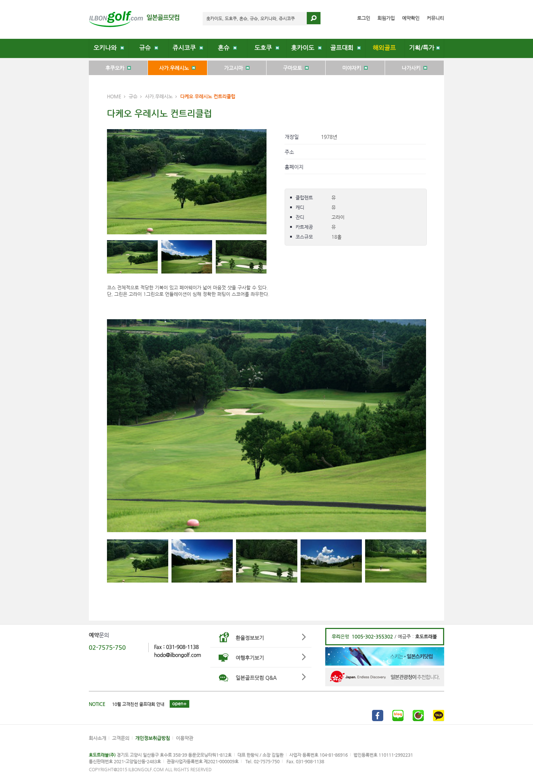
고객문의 (120, 738)
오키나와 (107, 47)
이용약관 (184, 738)
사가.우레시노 (175, 68)
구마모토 (294, 68)
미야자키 (353, 68)
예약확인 (411, 18)
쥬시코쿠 (186, 47)
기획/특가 (422, 47)
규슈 (146, 47)
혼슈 (225, 47)
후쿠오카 (116, 68)
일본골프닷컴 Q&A (256, 678)
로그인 (363, 18)
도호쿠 (265, 47)
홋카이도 (304, 47)
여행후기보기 (250, 658)
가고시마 (235, 68)
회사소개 (97, 738)
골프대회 (343, 47)
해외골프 (385, 47)
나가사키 (412, 68)
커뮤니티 (435, 18)
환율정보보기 (250, 638)
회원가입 (386, 18)
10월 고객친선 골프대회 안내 (138, 704)
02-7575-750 (107, 647)
